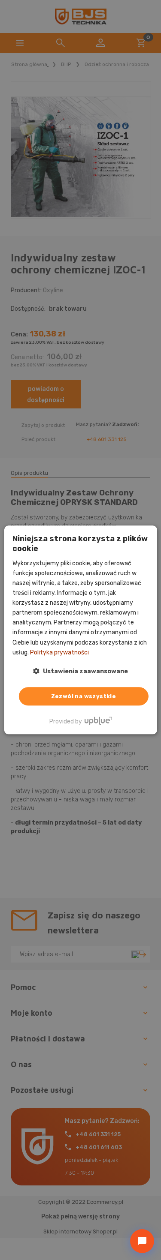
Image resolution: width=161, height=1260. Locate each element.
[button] (80, 671)
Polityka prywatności (59, 652)
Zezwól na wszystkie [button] (83, 696)
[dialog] (80, 629)
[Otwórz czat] (142, 1241)
